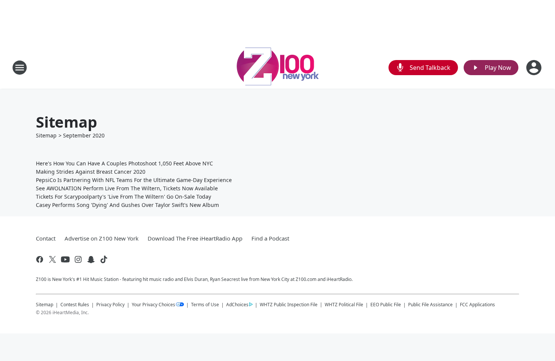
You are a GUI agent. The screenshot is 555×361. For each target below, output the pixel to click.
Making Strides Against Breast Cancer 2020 (90, 171)
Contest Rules (74, 304)
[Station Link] (278, 67)
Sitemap (46, 135)
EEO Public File (385, 304)
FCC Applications (477, 304)
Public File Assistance (430, 304)
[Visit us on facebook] (39, 259)
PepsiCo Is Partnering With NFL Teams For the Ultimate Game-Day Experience (134, 180)
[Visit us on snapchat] (91, 259)
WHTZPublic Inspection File (289, 304)
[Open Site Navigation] (19, 67)
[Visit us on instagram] (78, 259)
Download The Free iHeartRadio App (195, 238)
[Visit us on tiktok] (103, 259)
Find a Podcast (270, 238)
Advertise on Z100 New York (102, 238)
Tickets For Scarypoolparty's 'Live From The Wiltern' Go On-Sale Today (123, 196)
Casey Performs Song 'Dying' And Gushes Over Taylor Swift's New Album (127, 204)
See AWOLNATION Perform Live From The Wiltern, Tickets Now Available (127, 188)
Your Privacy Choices (153, 304)
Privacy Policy (110, 304)
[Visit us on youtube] (65, 259)
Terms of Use (205, 304)
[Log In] (534, 67)
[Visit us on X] (52, 259)
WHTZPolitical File (344, 304)
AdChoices (237, 304)
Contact (45, 238)
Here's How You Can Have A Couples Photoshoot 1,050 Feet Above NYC (124, 163)
